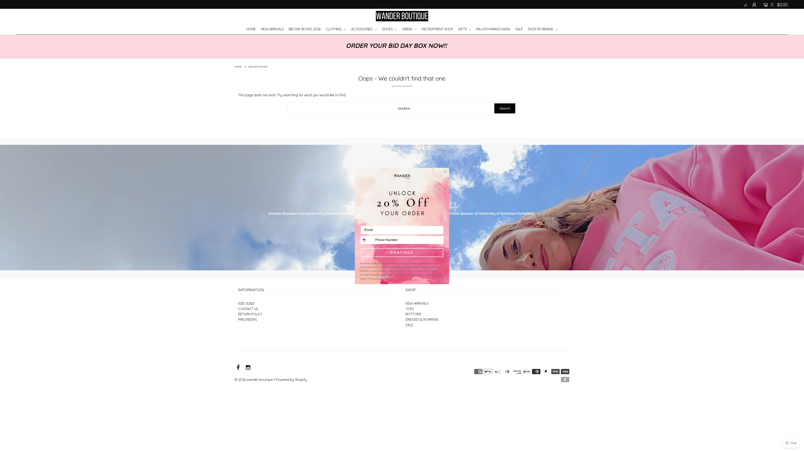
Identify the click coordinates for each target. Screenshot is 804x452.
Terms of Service (379, 278)
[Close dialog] (445, 172)
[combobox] (367, 240)
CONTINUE (402, 252)
